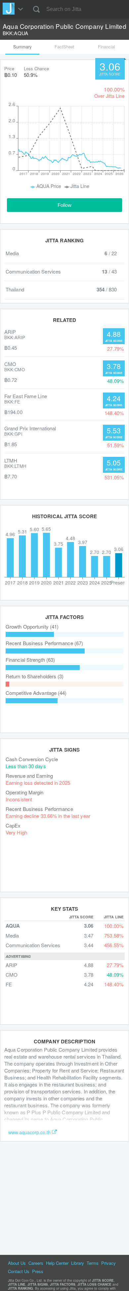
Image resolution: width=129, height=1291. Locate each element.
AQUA (13, 925)
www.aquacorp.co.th (29, 1132)
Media (12, 935)
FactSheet (64, 46)
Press (37, 1271)
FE (9, 984)
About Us (17, 1263)
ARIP (11, 964)
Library (77, 1263)
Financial (106, 46)
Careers (35, 1263)
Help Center (57, 1263)
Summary (22, 46)
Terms (93, 1263)
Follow (65, 205)
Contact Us (18, 1271)
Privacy (108, 1263)
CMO (12, 974)
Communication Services (33, 945)
